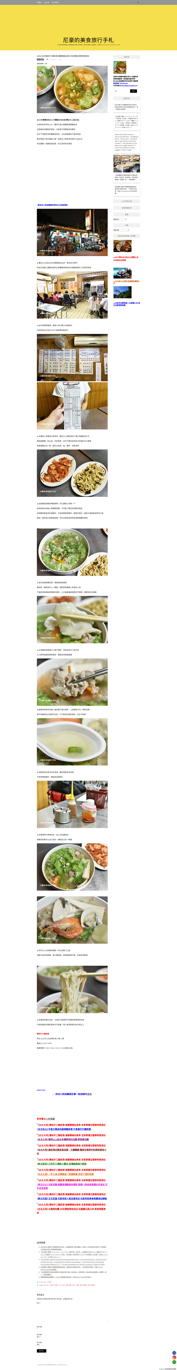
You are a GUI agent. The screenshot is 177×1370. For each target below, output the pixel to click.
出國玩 (39, 2)
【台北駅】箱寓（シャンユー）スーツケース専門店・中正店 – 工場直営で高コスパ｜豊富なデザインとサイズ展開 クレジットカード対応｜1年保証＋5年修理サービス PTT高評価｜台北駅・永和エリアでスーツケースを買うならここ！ (74, 1254)
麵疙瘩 (75, 120)
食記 (89, 1285)
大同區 (48, 1038)
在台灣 (46, 2)
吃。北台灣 (40, 59)
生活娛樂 (55, 2)
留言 (39, 1303)
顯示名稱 (39, 1328)
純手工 (70, 120)
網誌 (78, 1285)
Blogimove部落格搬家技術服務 (167, 1369)
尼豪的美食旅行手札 (88, 40)
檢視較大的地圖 (41, 1090)
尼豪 (47, 59)
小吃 (53, 120)
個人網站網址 (39, 1344)
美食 (60, 120)
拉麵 (51, 441)
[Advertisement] (88, 23)
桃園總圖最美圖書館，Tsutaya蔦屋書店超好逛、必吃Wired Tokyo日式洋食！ (66, 1277)
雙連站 (48, 120)
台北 (39, 120)
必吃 (63, 1285)
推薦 (63, 120)
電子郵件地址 (39, 1336)
